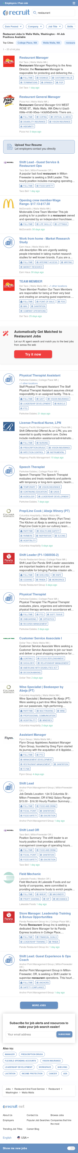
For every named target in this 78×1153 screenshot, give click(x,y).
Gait (41, 399)
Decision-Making (32, 672)
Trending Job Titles (12, 1128)
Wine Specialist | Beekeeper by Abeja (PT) (41, 689)
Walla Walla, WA (51, 42)
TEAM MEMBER (30, 281)
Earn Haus (24, 246)
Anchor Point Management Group (36, 787)
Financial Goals (48, 937)
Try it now (33, 354)
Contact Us (32, 1115)
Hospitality (29, 540)
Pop (61, 82)
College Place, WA (27, 42)
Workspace (58, 579)
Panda (42, 579)
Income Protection (32, 1073)
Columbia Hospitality (30, 515)
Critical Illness (62, 117)
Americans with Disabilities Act (40, 668)
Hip (47, 899)
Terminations (30, 82)
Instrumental (57, 452)
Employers (8, 1120)
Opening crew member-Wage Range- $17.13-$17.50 (40, 202)
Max (25, 306)
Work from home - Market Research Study (44, 240)
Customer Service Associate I (40, 638)
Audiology (29, 496)
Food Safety (46, 186)
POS (63, 301)
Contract (28, 658)
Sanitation (39, 306)
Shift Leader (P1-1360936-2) (39, 555)
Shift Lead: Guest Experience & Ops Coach (45, 958)
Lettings (62, 224)
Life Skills (45, 224)
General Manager (39, 97)
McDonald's (25, 208)
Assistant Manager (32, 734)
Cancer (53, 1073)
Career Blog (33, 1128)
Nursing (43, 443)
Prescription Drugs (34, 447)
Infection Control (33, 452)
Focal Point (29, 811)
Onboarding (29, 619)
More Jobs (39, 1005)
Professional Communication (39, 715)
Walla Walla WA (38, 62)
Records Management (35, 624)
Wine (62, 711)
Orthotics (48, 619)
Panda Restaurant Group (32, 559)
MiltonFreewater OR (41, 170)
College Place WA (48, 379)
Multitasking (46, 711)
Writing (68, 262)
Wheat (42, 894)
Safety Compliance (33, 987)
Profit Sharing (31, 899)
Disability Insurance (34, 121)
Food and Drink (47, 806)
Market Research (32, 267)
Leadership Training (34, 942)
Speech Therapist (32, 467)
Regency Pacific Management (34, 427)
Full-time (28, 77)
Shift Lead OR (29, 830)
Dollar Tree (25, 642)
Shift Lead (26, 783)
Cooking (27, 579)
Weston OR (44, 878)
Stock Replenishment (52, 658)
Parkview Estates (28, 379)
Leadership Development (37, 403)
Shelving (44, 575)
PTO (25, 408)
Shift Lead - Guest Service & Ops (39, 164)
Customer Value (64, 77)
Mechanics (61, 899)
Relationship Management (55, 663)
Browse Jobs (57, 1115)
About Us (7, 1115)
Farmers (27, 535)
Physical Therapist (32, 594)
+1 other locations (58, 285)
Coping (43, 117)
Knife (58, 575)
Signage (43, 77)
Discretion (49, 815)
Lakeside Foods (27, 878)
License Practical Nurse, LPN (40, 422)
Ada (65, 1073)
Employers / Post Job (16, 3)
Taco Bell (24, 170)
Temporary (29, 487)
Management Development (37, 759)
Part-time (28, 531)
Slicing (62, 535)
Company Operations (34, 311)
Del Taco (23, 62)
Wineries (47, 720)
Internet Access (48, 262)
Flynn (26, 769)
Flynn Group (25, 739)
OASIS (56, 491)
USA (24, 1137)
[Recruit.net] (16, 12)
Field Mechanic (30, 874)
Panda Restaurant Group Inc (34, 921)
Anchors (44, 982)
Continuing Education (35, 491)
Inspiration (45, 535)
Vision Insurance (61, 121)
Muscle (61, 403)
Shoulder (28, 663)
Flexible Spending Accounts (20, 1060)
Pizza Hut (24, 101)
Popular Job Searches (38, 1120)
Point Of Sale (46, 301)
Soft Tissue (56, 614)
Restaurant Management (36, 764)
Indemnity (28, 126)
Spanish (48, 82)
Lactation (10, 1073)
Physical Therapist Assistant (39, 375)
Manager (33, 57)
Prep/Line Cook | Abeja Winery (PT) (44, 511)
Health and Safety (50, 531)
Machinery (58, 894)
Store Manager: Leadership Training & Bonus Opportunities (45, 915)
